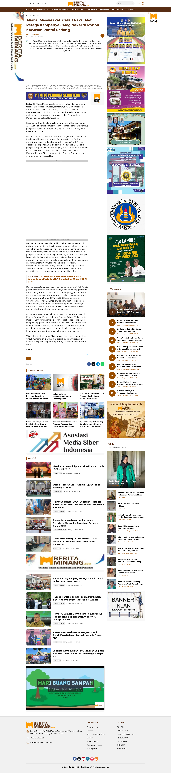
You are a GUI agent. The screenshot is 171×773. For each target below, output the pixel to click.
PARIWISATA (122, 731)
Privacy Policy (92, 741)
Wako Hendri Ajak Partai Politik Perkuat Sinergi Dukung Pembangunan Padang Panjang (37, 424)
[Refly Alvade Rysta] (111, 584)
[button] (132, 3)
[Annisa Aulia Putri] (111, 539)
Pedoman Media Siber (96, 734)
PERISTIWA (57, 660)
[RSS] (96, 759)
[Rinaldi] (111, 495)
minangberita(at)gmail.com (41, 742)
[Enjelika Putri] (111, 572)
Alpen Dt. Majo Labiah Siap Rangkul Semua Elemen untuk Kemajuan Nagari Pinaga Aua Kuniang (91, 424)
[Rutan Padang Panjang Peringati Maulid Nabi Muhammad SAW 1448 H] (38, 582)
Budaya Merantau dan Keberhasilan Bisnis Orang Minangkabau (129, 560)
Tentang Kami (92, 727)
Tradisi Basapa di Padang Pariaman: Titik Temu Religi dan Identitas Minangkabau (130, 583)
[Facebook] (89, 364)
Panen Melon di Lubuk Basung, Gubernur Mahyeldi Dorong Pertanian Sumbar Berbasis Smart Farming (129, 383)
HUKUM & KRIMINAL (60, 530)
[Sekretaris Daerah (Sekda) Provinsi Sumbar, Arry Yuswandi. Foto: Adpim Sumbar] (38, 619)
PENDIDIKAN (58, 473)
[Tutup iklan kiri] (22, 13)
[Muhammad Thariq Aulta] (111, 550)
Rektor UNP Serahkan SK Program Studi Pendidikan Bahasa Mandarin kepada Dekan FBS (77, 635)
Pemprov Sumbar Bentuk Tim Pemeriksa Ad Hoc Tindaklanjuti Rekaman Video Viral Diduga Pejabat (77, 617)
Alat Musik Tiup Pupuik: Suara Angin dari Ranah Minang (131, 538)
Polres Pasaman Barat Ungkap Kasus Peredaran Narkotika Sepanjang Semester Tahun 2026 (76, 523)
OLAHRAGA (57, 548)
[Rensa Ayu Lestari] (111, 517)
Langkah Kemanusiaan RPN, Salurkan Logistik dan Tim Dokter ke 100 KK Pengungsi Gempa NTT (78, 654)
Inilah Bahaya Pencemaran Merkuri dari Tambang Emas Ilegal (130, 516)
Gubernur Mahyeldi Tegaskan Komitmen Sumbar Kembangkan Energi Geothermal (129, 392)
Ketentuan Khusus (94, 745)
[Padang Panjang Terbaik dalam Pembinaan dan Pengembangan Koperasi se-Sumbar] (38, 600)
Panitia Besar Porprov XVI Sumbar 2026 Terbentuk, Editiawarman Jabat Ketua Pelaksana (75, 541)
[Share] (102, 36)
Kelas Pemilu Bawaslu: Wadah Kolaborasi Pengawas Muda (131, 494)
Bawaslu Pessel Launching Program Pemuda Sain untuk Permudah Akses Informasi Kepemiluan (65, 424)
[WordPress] (88, 759)
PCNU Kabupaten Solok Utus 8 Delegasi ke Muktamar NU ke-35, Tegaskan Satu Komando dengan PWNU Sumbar (130, 348)
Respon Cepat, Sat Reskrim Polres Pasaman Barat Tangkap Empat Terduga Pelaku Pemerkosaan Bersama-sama (129, 357)
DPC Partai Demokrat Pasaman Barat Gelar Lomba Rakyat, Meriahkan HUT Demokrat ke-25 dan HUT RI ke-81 (57, 279)
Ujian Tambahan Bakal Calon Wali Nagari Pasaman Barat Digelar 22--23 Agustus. (130, 339)
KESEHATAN (122, 749)
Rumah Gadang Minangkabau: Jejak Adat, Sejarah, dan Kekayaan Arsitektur (131, 549)
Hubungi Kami (92, 749)
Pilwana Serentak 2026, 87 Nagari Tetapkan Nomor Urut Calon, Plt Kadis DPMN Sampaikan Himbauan (78, 505)
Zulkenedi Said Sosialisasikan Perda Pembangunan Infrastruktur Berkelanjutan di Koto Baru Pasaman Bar (65, 396)
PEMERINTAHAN (59, 511)
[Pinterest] (83, 759)
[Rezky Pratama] (111, 561)
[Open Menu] (143, 3)
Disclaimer (91, 738)
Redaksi (90, 731)
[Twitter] (93, 364)
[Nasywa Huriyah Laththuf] (111, 528)
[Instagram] (92, 759)
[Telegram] (98, 364)
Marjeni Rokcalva (32, 35)
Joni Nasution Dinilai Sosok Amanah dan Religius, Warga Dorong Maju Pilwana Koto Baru (92, 396)
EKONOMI (121, 745)
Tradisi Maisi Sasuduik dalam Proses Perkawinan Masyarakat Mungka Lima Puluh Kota (130, 571)
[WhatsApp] (102, 364)
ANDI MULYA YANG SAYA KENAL (128, 505)
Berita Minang (84, 767)
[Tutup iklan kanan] (148, 13)
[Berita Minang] (79, 3)
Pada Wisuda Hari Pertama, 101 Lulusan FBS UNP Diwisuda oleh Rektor (129, 330)
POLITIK (120, 727)
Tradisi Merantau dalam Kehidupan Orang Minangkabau (128, 527)
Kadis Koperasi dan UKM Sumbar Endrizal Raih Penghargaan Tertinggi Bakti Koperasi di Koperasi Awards (128, 321)
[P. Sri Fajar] (111, 506)
